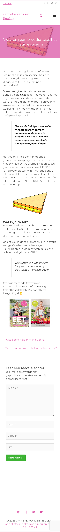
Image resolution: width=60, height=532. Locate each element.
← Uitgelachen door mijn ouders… (24, 339)
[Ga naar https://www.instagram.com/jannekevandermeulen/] (18, 511)
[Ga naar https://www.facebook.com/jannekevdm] (26, 511)
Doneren (7, 3)
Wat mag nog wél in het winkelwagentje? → (31, 349)
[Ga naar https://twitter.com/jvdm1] (41, 511)
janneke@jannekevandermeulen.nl (27, 524)
